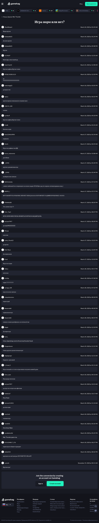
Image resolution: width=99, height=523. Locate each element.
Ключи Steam (36, 511)
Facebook (92, 507)
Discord (92, 511)
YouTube (92, 505)
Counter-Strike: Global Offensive (77, 507)
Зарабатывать (20, 501)
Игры (18, 503)
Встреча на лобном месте (76, 501)
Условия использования (76, 520)
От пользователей (74, 505)
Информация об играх (22, 507)
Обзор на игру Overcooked (57, 505)
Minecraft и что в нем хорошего (58, 503)
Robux (34, 505)
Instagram (92, 509)
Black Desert (73, 503)
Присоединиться (91, 4)
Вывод (18, 505)
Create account (55, 483)
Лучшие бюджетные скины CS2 (58, 501)
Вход (81, 4)
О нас (18, 512)
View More (53, 510)
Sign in (40, 483)
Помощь (19, 510)
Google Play (36, 507)
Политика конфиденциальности (90, 520)
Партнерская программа (39, 501)
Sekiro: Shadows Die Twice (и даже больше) (58, 507)
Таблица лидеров (37, 503)
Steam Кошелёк (37, 509)
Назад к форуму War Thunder (12, 17)
